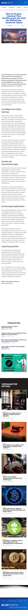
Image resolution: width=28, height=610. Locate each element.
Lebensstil (3, 336)
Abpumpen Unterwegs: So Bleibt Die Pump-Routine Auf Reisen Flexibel (13, 333)
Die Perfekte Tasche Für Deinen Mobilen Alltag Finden (13, 347)
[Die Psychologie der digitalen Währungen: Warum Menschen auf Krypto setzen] (14, 496)
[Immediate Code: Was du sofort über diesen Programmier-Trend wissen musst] (14, 559)
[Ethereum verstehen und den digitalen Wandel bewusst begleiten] (14, 400)
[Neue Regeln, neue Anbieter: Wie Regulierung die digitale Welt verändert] (14, 432)
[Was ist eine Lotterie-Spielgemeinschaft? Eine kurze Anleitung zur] (14, 464)
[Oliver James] (5, 25)
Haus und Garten (5, 342)
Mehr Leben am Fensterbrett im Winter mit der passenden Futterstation (13, 340)
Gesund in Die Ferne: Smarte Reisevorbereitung (9, 327)
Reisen (2, 329)
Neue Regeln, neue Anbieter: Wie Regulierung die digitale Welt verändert (13, 446)
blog (2, 349)
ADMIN (4, 417)
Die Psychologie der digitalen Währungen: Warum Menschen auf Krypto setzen (14, 510)
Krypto (22, 25)
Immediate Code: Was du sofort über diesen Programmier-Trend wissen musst (13, 574)
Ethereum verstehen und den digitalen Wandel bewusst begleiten (12, 414)
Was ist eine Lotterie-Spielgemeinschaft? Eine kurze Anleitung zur (12, 478)
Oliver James (9, 25)
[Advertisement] (14, 60)
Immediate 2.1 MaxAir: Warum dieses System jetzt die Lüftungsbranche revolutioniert (13, 542)
